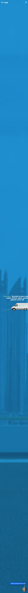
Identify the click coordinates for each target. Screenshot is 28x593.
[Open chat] (24, 589)
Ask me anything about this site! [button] (18, 583)
